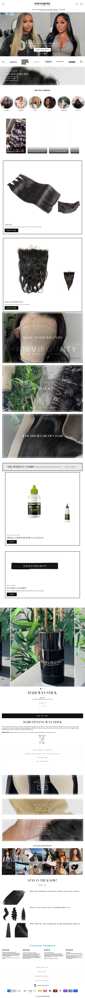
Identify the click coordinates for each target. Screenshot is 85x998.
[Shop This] (42, 830)
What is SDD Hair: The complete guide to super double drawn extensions (55, 924)
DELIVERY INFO (42, 757)
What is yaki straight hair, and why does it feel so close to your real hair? (54, 891)
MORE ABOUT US (42, 967)
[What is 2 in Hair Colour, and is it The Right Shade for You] (15, 914)
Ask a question (42, 761)
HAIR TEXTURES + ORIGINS (42, 750)
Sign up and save (42, 980)
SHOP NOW (11, 230)
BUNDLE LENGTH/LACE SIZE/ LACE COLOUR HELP (42, 753)
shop (11, 542)
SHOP (11, 594)
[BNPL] (42, 784)
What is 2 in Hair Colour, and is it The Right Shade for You (50, 907)
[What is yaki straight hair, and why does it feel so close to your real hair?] (15, 897)
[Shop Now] (42, 76)
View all (42, 885)
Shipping (40, 699)
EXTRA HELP (42, 971)
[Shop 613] (42, 807)
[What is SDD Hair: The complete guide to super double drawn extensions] (15, 930)
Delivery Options (42, 976)
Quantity (42, 703)
